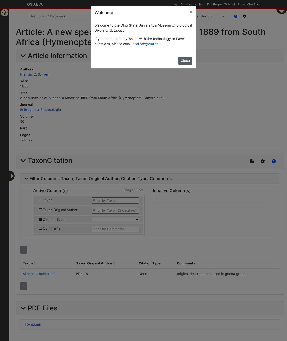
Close (185, 60)
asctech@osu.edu (147, 44)
